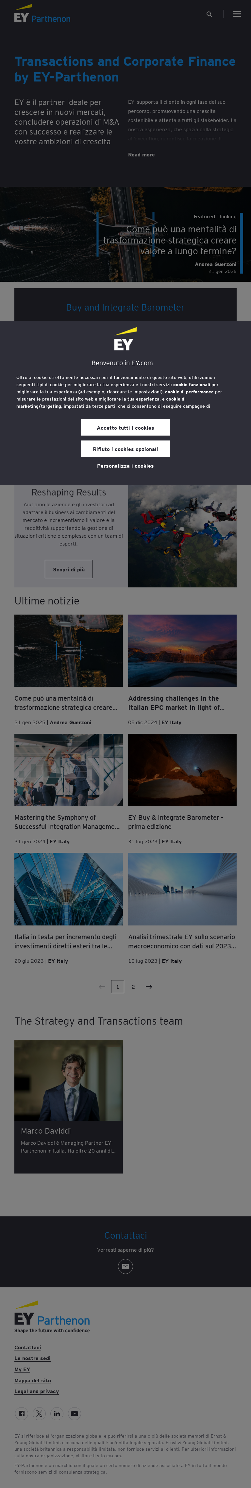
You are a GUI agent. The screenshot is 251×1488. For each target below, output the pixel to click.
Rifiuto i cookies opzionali (125, 448)
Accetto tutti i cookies (125, 427)
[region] (125, 403)
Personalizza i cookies (125, 465)
